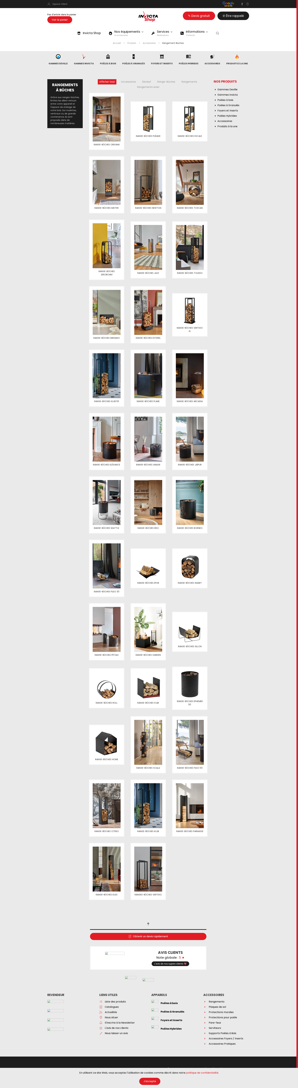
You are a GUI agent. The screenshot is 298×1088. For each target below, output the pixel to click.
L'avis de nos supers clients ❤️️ (170, 963)
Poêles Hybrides (188, 63)
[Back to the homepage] (148, 16)
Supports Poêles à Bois (222, 1033)
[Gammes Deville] (58, 56)
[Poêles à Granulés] (133, 56)
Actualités (111, 1012)
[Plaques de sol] (204, 1007)
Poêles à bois (108, 63)
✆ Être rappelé (233, 16)
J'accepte (150, 1081)
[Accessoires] (212, 56)
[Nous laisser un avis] (100, 1033)
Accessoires (149, 43)
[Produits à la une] (237, 56)
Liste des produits (115, 1001)
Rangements (189, 82)
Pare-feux (215, 1022)
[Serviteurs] (204, 1028)
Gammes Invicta (84, 63)
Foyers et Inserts (162, 63)
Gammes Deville (58, 63)
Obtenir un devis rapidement (150, 936)
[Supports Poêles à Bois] (204, 1033)
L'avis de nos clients (116, 1028)
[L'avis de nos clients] (100, 1028)
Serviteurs (215, 1028)
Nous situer (111, 1017)
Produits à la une (237, 63)
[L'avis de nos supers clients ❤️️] (114, 958)
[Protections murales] (204, 1012)
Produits (131, 43)
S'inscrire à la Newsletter (120, 1022)
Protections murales (221, 1012)
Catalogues (112, 1007)
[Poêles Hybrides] (188, 56)
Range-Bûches (166, 82)
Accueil (117, 43)
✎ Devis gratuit (199, 16)
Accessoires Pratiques (222, 1044)
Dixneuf (146, 82)
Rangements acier (148, 87)
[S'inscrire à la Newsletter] (100, 1022)
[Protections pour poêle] (204, 1017)
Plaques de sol (217, 1007)
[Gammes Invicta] (83, 56)
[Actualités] (100, 1012)
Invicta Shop (92, 33)
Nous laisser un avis (116, 1033)
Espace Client (60, 4)
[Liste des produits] (100, 1001)
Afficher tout (107, 82)
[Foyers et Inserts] (162, 56)
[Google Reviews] (228, 3)
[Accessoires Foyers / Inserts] (204, 1038)
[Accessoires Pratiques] (204, 1044)
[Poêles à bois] (108, 56)
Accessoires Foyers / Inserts (226, 1038)
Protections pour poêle (223, 1017)
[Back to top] (148, 924)
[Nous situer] (100, 1017)
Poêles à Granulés (133, 63)
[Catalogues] (100, 1007)
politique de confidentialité (202, 1073)
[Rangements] (204, 1001)
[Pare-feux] (204, 1022)
